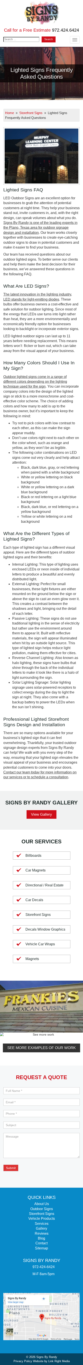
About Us (41, 1204)
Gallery (41, 1228)
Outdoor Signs (41, 1209)
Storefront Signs (30, 113)
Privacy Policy (23, 1361)
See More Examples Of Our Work (41, 1048)
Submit (11, 1168)
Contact (41, 1243)
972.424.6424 (65, 30)
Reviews (41, 1233)
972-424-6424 (44, 1267)
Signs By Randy (46, 1357)
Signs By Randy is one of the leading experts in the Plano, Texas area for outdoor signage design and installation (40, 227)
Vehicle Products (41, 1218)
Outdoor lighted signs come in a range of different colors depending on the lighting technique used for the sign (35, 381)
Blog (41, 1238)
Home (9, 113)
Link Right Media (59, 1361)
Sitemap (41, 1248)
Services (41, 1223)
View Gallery (41, 814)
